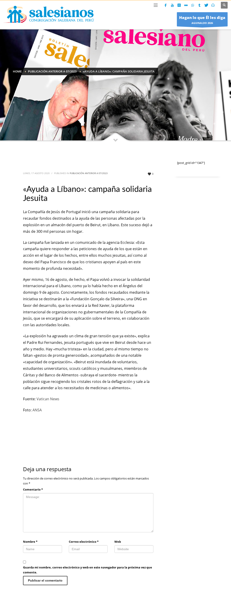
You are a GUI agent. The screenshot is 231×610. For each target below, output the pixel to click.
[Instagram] (179, 5)
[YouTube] (172, 5)
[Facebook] (165, 5)
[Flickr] (185, 5)
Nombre (30, 542)
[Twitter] (206, 5)
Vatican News (48, 398)
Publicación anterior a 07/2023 (89, 173)
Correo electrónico (84, 542)
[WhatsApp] (192, 5)
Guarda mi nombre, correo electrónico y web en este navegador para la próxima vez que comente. (87, 569)
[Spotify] (213, 5)
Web (117, 542)
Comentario (33, 489)
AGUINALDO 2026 (202, 20)
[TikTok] (199, 5)
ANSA (37, 409)
